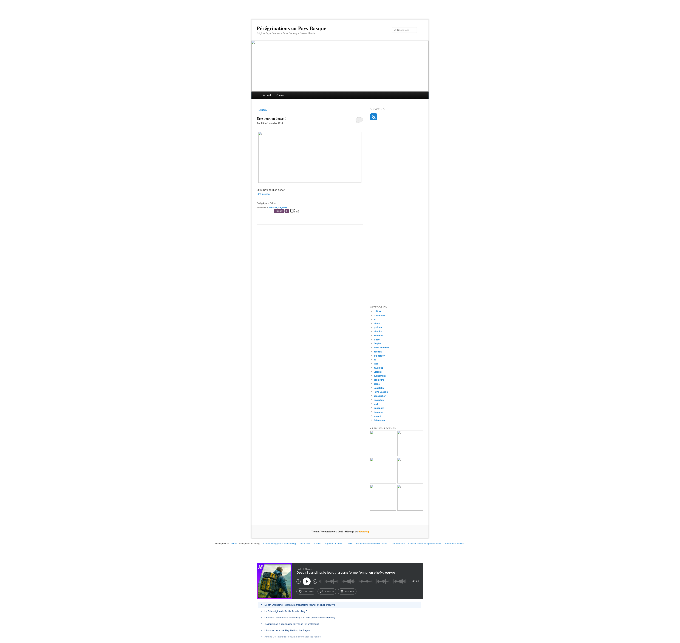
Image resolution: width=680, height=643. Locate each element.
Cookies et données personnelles (424, 543)
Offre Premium (398, 543)
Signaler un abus (333, 543)
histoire (378, 331)
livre (376, 363)
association (380, 395)
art (375, 319)
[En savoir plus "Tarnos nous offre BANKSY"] (383, 482)
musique (378, 367)
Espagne (378, 412)
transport (379, 407)
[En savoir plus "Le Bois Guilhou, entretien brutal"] (410, 482)
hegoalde (379, 400)
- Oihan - (234, 543)
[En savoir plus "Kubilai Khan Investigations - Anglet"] (410, 455)
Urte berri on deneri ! (271, 118)
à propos (349, 591)
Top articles (304, 543)
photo (377, 323)
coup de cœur (381, 347)
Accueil (267, 95)
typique (378, 327)
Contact (280, 95)
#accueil (273, 207)
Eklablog (364, 531)
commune (379, 315)
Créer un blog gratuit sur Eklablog (279, 543)
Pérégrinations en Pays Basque (291, 28)
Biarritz (378, 371)
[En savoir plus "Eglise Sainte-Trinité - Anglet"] (383, 509)
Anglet (377, 343)
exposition (379, 355)
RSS (373, 116)
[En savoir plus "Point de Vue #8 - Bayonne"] (383, 455)
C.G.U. (349, 543)
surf (376, 404)
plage (377, 383)
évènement (380, 420)
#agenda (282, 207)
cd (375, 359)
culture (377, 311)
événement (380, 375)
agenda (378, 351)
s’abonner (308, 591)
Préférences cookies (454, 543)
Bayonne (378, 335)
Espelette (379, 387)
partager (329, 591)
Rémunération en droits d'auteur (371, 543)
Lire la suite (263, 194)
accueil (377, 416)
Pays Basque (381, 391)
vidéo (377, 339)
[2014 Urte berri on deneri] (310, 181)
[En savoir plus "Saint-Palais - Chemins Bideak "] (410, 509)
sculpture (379, 379)
